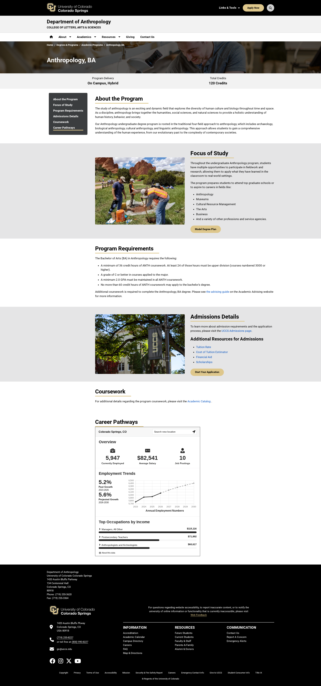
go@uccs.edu (64, 649)
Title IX (258, 672)
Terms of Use (92, 672)
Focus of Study (63, 105)
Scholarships (204, 362)
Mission (126, 672)
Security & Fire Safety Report (149, 672)
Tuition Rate (203, 347)
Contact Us (147, 37)
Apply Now (253, 7)
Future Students (183, 633)
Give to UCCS (216, 672)
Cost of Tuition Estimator (212, 352)
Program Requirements (68, 110)
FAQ (125, 649)
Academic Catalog (199, 401)
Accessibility (111, 672)
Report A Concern (236, 637)
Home (50, 45)
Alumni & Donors (184, 649)
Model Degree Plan (205, 229)
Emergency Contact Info (192, 672)
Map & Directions (132, 653)
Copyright (63, 672)
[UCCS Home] (72, 8)
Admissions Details (65, 116)
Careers (127, 645)
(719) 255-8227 (65, 637)
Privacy (77, 672)
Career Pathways (64, 127)
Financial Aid (204, 357)
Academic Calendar (134, 637)
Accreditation (130, 633)
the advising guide (217, 291)
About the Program (65, 99)
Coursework (61, 122)
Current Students (184, 637)
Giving (130, 37)
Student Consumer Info (239, 672)
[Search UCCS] (270, 8)
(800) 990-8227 (80, 641)
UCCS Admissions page (236, 330)
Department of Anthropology (79, 22)
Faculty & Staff (183, 641)
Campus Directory (133, 641)
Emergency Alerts (236, 641)
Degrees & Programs (67, 45)
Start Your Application (207, 372)
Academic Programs (92, 45)
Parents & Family (184, 645)
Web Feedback (199, 614)
